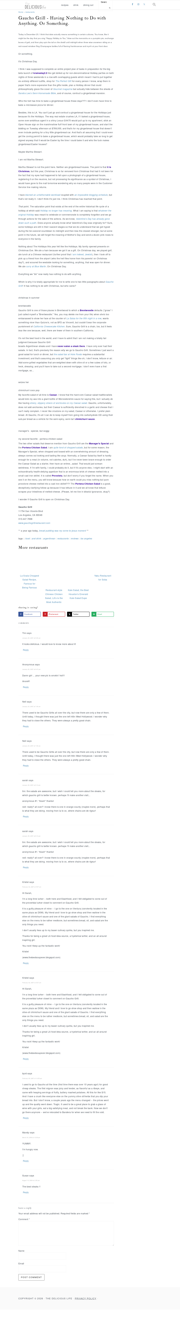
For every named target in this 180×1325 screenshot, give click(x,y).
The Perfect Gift (63, 81)
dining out (88, 5)
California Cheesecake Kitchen (49, 326)
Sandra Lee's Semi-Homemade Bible (37, 93)
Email (21, 1263)
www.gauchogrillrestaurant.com (34, 522)
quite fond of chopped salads (68, 447)
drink (75, 5)
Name (21, 1250)
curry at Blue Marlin (36, 266)
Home (20, 12)
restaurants (30, 12)
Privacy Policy (85, 1298)
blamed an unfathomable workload (42, 194)
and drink (36, 538)
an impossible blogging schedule (91, 194)
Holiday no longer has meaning (56, 210)
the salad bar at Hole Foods (68, 354)
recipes (65, 5)
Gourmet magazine (63, 89)
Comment (24, 1219)
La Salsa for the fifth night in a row (83, 318)
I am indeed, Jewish (82, 254)
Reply (26, 649)
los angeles (86, 538)
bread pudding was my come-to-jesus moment (62, 530)
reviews (75, 538)
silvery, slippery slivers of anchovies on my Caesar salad (58, 402)
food (27, 538)
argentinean (49, 538)
